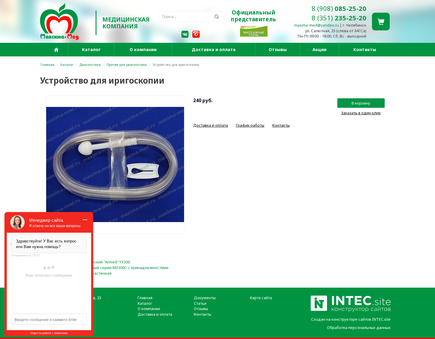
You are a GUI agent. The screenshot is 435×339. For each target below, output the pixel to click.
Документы (205, 297)
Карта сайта (261, 297)
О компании (143, 49)
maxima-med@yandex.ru (316, 25)
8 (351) (339, 17)
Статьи (200, 303)
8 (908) (339, 8)
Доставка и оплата (214, 49)
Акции (319, 49)
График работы (250, 125)
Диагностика (90, 64)
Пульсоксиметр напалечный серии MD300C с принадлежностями (107, 267)
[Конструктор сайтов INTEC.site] (351, 310)
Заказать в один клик (361, 112)
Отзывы (278, 49)
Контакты (364, 49)
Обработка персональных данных (359, 327)
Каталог (91, 49)
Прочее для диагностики (127, 64)
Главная (47, 64)
